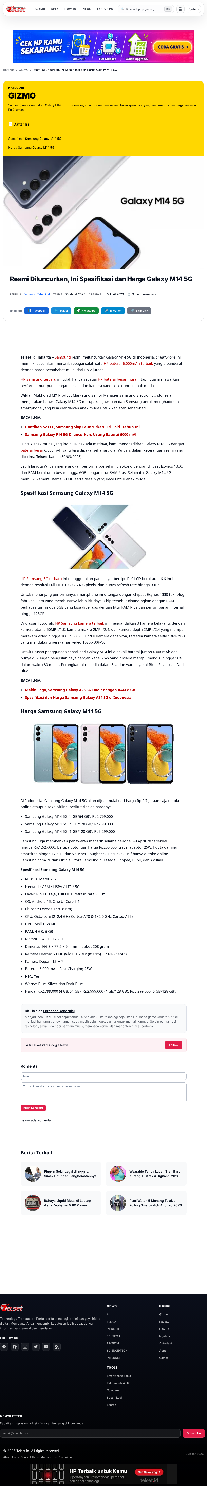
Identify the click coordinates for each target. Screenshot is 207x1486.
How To (164, 1328)
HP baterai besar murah (118, 379)
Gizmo (163, 1314)
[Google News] (4, 1347)
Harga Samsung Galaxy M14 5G (31, 147)
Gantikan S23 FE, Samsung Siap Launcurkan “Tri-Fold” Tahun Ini (82, 426)
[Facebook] (15, 1347)
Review (164, 1321)
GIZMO (40, 9)
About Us (9, 1457)
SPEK (54, 9)
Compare (113, 1390)
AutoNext (165, 1343)
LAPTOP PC (105, 9)
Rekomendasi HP (118, 1383)
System (194, 9)
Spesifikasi (114, 1397)
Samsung (63, 357)
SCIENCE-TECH (117, 1350)
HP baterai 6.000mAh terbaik (128, 363)
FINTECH (113, 1343)
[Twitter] (36, 1347)
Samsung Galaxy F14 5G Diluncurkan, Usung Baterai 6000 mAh (81, 434)
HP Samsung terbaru (38, 379)
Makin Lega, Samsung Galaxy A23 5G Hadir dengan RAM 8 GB (80, 689)
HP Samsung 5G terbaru (41, 578)
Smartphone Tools (119, 1376)
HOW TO (70, 9)
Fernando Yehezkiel (37, 294)
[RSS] (57, 1347)
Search (111, 1405)
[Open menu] (180, 9)
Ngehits (164, 1336)
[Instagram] (25, 1347)
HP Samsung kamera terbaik (79, 623)
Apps (163, 1350)
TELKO (111, 1321)
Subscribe (194, 1433)
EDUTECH (113, 1336)
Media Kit (47, 1457)
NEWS (87, 9)
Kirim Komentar (33, 1107)
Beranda (9, 69)
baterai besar (32, 450)
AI (108, 1314)
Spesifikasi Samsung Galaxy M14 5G (34, 139)
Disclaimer (65, 1457)
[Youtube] (46, 1347)
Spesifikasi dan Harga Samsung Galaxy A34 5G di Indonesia (78, 697)
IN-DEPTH (113, 1328)
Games (164, 1357)
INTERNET (114, 1357)
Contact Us (28, 1457)
